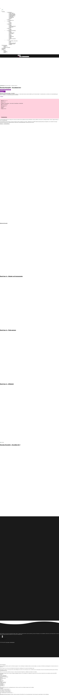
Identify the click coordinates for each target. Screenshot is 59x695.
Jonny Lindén (12, 103)
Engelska (10, 23)
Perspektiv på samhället (12, 14)
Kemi (10, 34)
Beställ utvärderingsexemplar (5, 89)
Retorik (10, 35)
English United (11, 16)
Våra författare (6, 51)
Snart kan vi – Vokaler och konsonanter (11, 276)
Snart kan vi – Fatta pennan (8, 330)
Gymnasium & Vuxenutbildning (11, 30)
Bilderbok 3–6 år (11, 20)
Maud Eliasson (16, 103)
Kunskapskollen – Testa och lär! (13, 40)
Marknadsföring (2, 694)
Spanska (10, 27)
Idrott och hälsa (11, 33)
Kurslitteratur (3, 48)
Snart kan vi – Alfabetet (7, 384)
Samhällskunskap (11, 36)
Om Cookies (7, 642)
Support (3, 49)
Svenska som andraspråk (12, 26)
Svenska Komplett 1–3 (12, 15)
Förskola (8, 19)
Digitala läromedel (4, 45)
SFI (9, 39)
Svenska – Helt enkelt (12, 13)
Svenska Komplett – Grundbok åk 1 (10, 445)
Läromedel (3, 11)
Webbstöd (10, 44)
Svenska (10, 22)
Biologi (10, 31)
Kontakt (5, 52)
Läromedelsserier (9, 12)
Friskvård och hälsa (11, 32)
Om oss (5, 50)
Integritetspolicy (12, 642)
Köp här (1, 96)
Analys (1, 687)
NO (9, 21)
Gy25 (10, 42)
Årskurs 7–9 (9, 28)
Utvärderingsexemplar (12, 43)
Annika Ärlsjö (21, 103)
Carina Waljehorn (6, 103)
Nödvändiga (1, 673)
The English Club (11, 17)
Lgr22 (10, 41)
